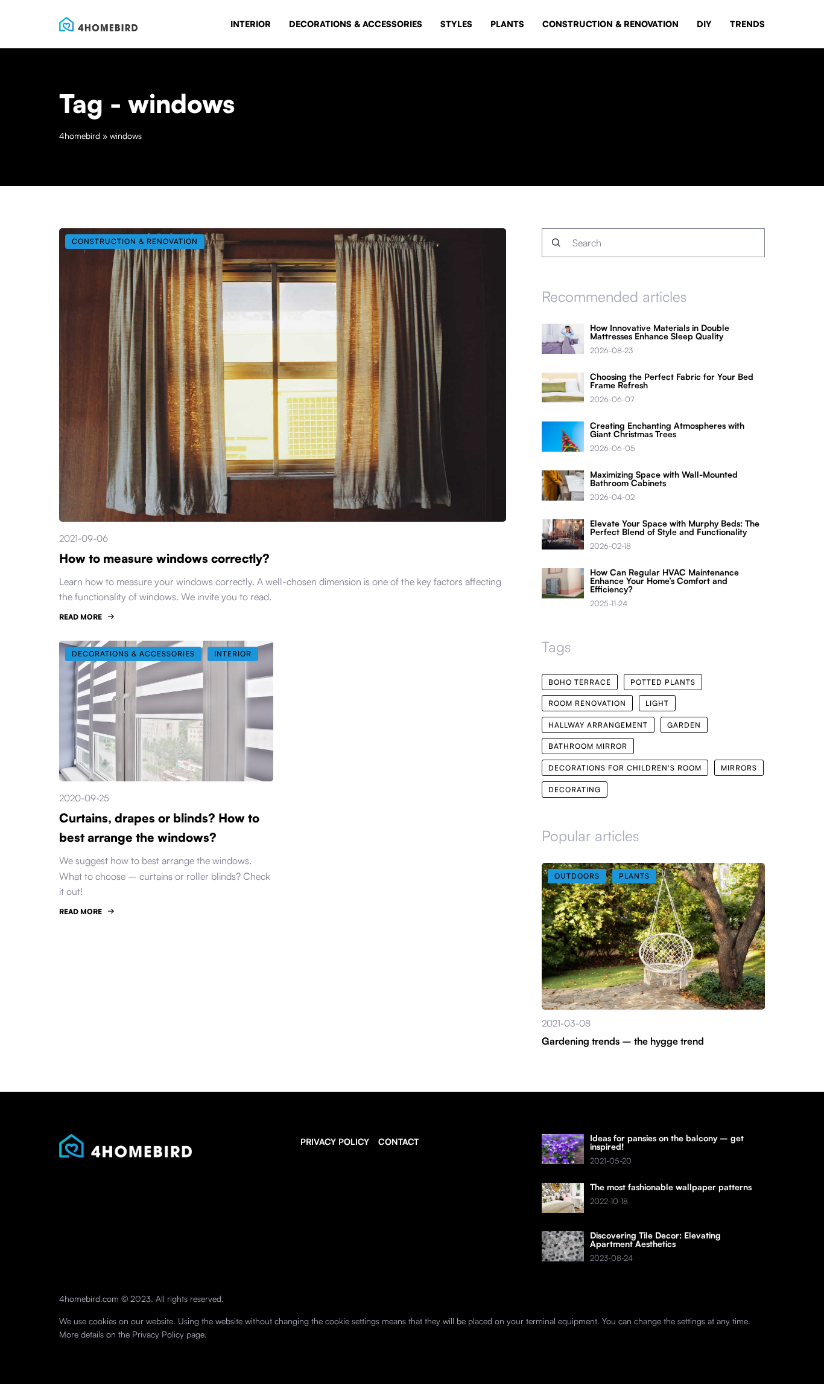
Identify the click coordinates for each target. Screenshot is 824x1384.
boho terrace (579, 682)
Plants (507, 24)
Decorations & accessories (355, 24)
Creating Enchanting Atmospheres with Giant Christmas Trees (667, 429)
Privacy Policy (158, 1334)
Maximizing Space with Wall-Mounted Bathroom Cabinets (664, 478)
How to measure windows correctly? (164, 558)
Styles (456, 24)
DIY (704, 24)
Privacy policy (334, 1141)
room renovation (587, 703)
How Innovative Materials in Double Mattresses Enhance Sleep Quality (659, 332)
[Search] (556, 242)
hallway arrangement (598, 724)
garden (684, 724)
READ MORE (80, 616)
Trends (747, 24)
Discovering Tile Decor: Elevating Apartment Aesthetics (655, 1239)
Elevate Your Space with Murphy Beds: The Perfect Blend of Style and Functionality (674, 527)
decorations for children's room (625, 767)
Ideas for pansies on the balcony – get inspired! (667, 1142)
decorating (574, 789)
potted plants (663, 682)
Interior (250, 24)
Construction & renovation (610, 24)
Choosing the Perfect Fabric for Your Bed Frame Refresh (671, 381)
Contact (398, 1141)
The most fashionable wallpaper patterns (671, 1187)
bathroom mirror (587, 746)
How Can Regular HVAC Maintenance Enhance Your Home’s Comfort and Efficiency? (664, 581)
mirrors (739, 767)
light (657, 703)
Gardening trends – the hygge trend (623, 1041)
